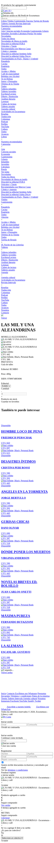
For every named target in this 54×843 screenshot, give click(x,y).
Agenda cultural (8, 109)
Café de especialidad (10, 74)
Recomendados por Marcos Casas (16, 48)
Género (45, 31)
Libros (4, 21)
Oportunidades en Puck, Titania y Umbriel (19, 59)
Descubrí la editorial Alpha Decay (16, 56)
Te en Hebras (7, 79)
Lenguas (5, 101)
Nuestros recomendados (11, 26)
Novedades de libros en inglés (14, 41)
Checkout (5, 818)
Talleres (4, 23)
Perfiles (4, 124)
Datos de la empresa (41, 696)
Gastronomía (20, 21)
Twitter (38, 701)
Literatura (22, 33)
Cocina (4, 64)
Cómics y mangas (9, 51)
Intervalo (19, 698)
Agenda (12, 23)
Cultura (4, 129)
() (9, 10)
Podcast (4, 121)
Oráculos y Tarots (9, 46)
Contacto (5, 312)
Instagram (5, 701)
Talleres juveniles (8, 91)
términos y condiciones (18, 770)
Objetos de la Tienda (10, 84)
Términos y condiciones (21, 696)
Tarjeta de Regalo (41, 21)
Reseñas (4, 114)
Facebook (14, 701)
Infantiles (5, 33)
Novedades (6, 36)
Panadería (5, 61)
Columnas (5, 119)
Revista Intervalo (23, 23)
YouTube (5, 126)
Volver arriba (6, 672)
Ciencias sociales (13, 31)
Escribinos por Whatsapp (26, 693)
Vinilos (10, 21)
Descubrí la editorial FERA (13, 43)
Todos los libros (8, 38)
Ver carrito (5, 805)
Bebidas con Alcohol (10, 76)
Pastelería (5, 66)
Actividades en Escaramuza (13, 111)
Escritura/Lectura (8, 94)
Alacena (30, 21)
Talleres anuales (8, 106)
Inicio (3, 693)
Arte (3, 31)
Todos (4, 69)
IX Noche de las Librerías (12, 245)
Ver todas (38, 33)
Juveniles (14, 33)
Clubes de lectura (8, 104)
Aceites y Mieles (8, 71)
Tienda (4, 698)
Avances (5, 134)
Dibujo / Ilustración (9, 96)
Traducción (6, 116)
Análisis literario (8, 99)
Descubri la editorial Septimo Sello (16, 54)
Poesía (30, 33)
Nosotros (5, 310)
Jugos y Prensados (9, 81)
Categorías (5, 28)
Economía (25, 31)
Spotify (31, 701)
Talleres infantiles (8, 89)
